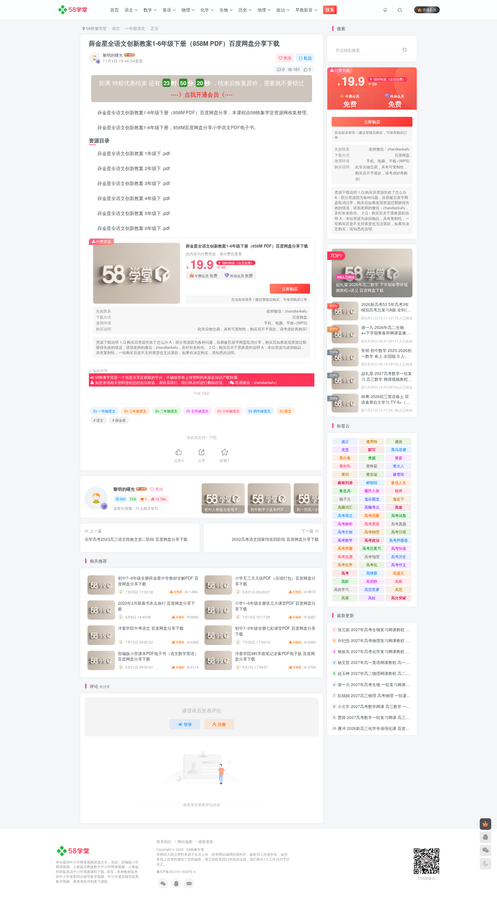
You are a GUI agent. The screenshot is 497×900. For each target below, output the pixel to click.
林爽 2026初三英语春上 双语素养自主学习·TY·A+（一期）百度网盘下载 (385, 401)
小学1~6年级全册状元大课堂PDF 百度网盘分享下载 (275, 606)
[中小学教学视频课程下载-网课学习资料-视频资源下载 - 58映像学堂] (74, 850)
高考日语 (398, 531)
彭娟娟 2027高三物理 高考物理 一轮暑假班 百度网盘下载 (389, 695)
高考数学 (345, 540)
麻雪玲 (398, 474)
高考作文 (398, 564)
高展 (345, 597)
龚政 (398, 441)
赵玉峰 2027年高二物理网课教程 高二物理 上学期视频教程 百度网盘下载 (403, 673)
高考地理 (371, 556)
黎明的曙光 (113, 55)
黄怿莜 (371, 466)
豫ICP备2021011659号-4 (176, 871)
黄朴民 (345, 466)
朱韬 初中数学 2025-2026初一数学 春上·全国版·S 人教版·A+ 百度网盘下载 (386, 355)
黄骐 (372, 458)
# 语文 (98, 420)
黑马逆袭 (398, 449)
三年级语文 (137, 410)
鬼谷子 (398, 499)
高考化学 (345, 564)
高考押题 (345, 548)
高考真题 (398, 523)
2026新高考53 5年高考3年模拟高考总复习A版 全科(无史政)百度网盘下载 (386, 309)
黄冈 (345, 474)
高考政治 (371, 540)
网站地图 (184, 841)
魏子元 (345, 499)
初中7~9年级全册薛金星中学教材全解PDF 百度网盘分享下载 (158, 581)
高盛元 (398, 573)
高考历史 (398, 556)
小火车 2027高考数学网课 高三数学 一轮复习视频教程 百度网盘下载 (399, 706)
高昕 (345, 581)
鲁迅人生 (398, 482)
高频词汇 (345, 507)
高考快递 (398, 548)
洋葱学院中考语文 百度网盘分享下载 (150, 628)
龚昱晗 (371, 441)
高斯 (398, 581)
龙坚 (345, 449)
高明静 (371, 581)
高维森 (371, 573)
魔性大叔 (371, 490)
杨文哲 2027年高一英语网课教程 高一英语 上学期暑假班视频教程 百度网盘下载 (409, 662)
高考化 (371, 564)
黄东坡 (371, 474)
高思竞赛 (371, 589)
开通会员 (429, 9)
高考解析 (345, 523)
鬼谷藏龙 (371, 499)
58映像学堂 (96, 28)
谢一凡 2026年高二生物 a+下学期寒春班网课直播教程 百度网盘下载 (385, 332)
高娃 (372, 597)
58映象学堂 (195, 849)
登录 (188, 724)
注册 (222, 724)
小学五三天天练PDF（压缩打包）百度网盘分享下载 (275, 581)
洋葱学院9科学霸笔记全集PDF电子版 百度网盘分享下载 (275, 656)
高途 (398, 507)
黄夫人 (398, 466)
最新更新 (205, 841)
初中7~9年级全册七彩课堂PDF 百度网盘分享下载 (275, 631)
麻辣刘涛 (345, 482)
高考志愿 (345, 556)
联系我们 (163, 841)
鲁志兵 (345, 490)
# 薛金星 (119, 420)
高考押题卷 (398, 540)
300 (123, 498)
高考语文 (345, 515)
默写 (372, 449)
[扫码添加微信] (485, 850)
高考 (345, 573)
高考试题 (371, 515)
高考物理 (371, 531)
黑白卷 (345, 458)
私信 (308, 58)
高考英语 (371, 523)
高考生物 (345, 531)
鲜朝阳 (371, 482)
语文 (116, 28)
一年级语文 (135, 28)
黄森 (398, 458)
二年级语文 (168, 410)
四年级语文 (262, 410)
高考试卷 (398, 515)
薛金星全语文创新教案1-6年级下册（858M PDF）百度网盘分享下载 (184, 43)
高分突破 (398, 597)
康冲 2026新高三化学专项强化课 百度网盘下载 (380, 728)
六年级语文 (231, 410)
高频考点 (371, 507)
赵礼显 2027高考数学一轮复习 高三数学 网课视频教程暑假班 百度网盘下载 (386, 378)
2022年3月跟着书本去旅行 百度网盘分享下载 (156, 606)
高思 (398, 589)
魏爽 (398, 490)
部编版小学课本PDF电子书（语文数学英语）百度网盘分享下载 (158, 656)
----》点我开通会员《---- (202, 94)
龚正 (345, 441)
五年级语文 (200, 410)
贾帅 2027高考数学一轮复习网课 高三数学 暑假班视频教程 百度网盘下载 (403, 717)
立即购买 (290, 289)
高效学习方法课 (346, 589)
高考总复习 (371, 548)
